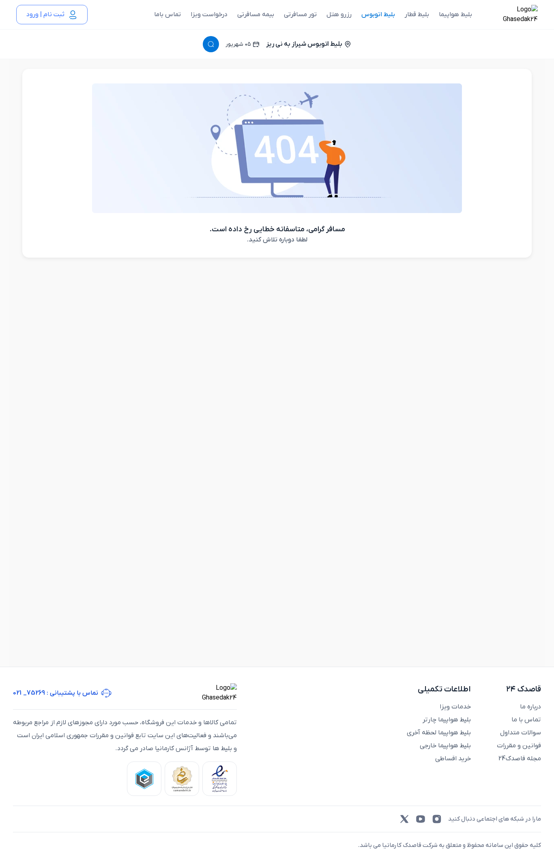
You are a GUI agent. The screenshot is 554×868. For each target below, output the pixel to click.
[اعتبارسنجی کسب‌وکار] (219, 778)
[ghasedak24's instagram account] (437, 819)
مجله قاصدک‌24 (519, 759)
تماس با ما (526, 720)
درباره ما (530, 707)
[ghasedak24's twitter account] (404, 819)
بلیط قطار (417, 15)
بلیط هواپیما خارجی (445, 746)
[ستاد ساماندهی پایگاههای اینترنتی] (182, 778)
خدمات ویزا (455, 707)
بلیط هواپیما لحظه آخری (439, 733)
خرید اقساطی (453, 759)
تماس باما (167, 15)
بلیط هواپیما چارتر (447, 720)
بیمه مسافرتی (255, 15)
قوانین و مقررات (519, 746)
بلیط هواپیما (455, 15)
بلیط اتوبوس (378, 15)
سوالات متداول (520, 733)
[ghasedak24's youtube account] (420, 819)
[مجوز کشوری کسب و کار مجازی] (144, 778)
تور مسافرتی (300, 15)
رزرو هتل (339, 15)
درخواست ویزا (209, 15)
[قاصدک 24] (511, 14)
